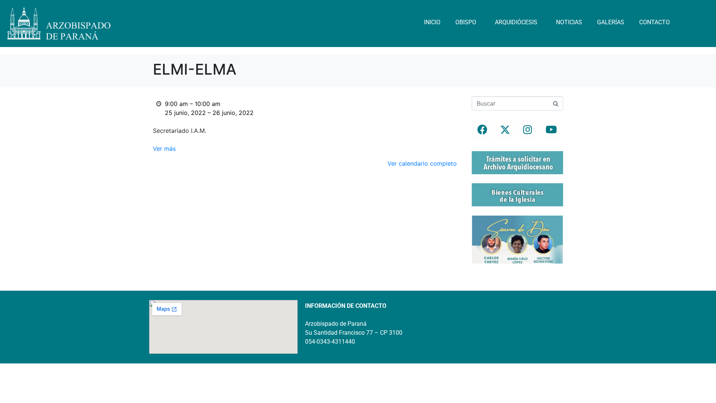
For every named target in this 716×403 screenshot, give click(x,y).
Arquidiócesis (516, 22)
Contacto (654, 22)
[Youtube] (550, 129)
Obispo (465, 22)
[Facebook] (482, 129)
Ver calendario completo (422, 163)
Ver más (164, 148)
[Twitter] (504, 129)
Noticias (569, 22)
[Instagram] (527, 129)
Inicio (432, 22)
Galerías (610, 22)
